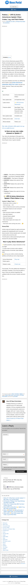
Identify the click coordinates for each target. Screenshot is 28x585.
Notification (5, 539)
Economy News (6, 527)
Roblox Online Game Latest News (12, 395)
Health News (5, 536)
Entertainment (6, 530)
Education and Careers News (9, 529)
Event (4, 532)
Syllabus (4, 545)
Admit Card (5, 524)
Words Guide (5, 550)
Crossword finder (6, 526)
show (9, 57)
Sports (4, 544)
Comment (5, 434)
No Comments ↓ (6, 22)
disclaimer (23, 563)
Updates (21, 393)
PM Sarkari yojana (7, 541)
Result (4, 542)
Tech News (17, 393)
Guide (4, 535)
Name (4, 454)
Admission (5, 523)
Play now (17, 259)
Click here (17, 119)
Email (4, 459)
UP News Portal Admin (20, 21)
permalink (15, 396)
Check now (17, 264)
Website (5, 464)
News (13, 393)
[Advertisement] (14, 41)
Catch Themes (17, 582)
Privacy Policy (22, 581)
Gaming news (6, 533)
